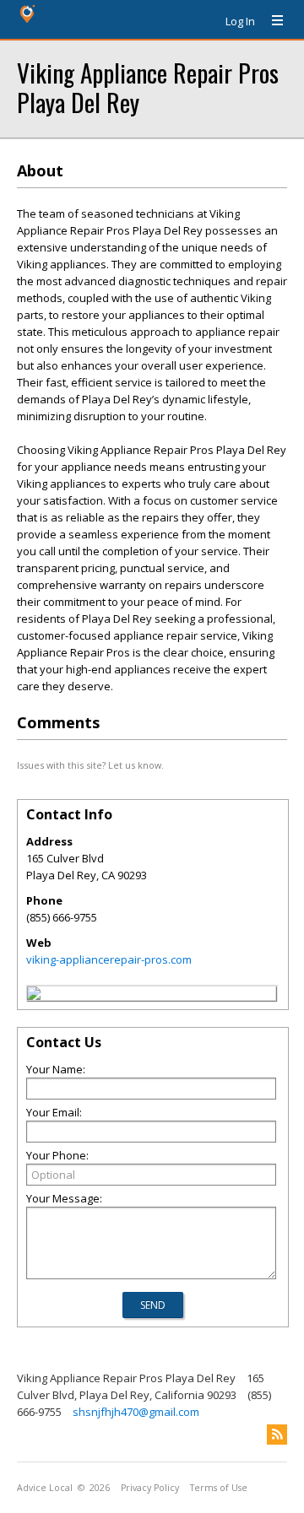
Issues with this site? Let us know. (90, 765)
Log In (240, 21)
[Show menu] (271, 21)
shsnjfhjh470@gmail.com (136, 1411)
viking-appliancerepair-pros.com (109, 959)
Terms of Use (218, 1488)
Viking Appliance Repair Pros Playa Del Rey (148, 87)
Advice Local (45, 1488)
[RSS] (277, 1434)
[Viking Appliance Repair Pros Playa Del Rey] (34, 995)
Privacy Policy (150, 1488)
